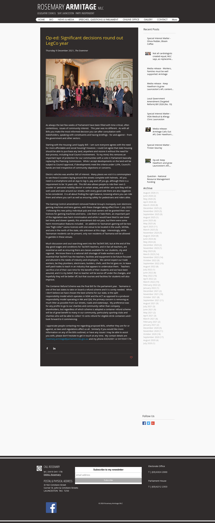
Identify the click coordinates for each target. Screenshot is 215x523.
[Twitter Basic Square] (148, 423)
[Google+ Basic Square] (153, 423)
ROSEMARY (66, 6)
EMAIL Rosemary (52, 474)
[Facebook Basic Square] (144, 423)
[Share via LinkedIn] (54, 348)
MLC (101, 8)
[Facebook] (51, 507)
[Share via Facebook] (47, 348)
